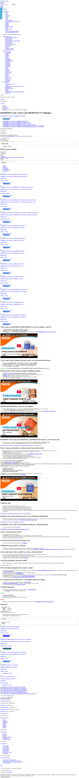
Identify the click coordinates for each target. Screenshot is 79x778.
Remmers (5, 720)
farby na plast (17, 34)
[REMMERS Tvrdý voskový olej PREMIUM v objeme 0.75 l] (13, 688)
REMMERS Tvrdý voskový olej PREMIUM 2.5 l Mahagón (12, 157)
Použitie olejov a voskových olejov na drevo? (12, 760)
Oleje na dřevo (6, 749)
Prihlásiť (2, 3)
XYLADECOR (8, 71)
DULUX (7, 74)
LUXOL (7, 70)
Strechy (6, 16)
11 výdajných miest (4, 707)
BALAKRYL (8, 59)
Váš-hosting (9, 772)
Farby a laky (5, 11)
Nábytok (7, 25)
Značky (4, 50)
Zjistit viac (2, 99)
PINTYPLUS (8, 79)
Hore (1, 765)
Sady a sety (7, 46)
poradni (8, 590)
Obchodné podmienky (7, 737)
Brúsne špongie (8, 45)
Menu (1, 6)
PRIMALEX (8, 61)
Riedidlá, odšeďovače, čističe (11, 37)
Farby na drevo (6, 107)
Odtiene (4, 166)
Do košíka (4, 162)
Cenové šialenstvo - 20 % (10, 84)
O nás (6, 82)
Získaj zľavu (5, 170)
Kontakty (5, 735)
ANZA (6, 68)
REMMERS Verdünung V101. (35, 453)
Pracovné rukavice (9, 41)
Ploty (6, 13)
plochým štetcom (8, 462)
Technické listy (6, 738)
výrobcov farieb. (27, 582)
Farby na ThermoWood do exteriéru (12, 21)
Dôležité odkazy (3, 731)
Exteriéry (7, 12)
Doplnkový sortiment (9, 48)
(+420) (9, 136)
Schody (6, 27)
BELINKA (7, 65)
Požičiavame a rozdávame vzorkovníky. (28, 519)
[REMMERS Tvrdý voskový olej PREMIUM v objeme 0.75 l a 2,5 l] (14, 529)
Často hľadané (3, 743)
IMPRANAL (5, 722)
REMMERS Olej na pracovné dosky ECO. (47, 331)
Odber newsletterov (7, 739)
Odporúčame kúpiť (6, 169)
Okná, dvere (7, 15)
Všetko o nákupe (3, 9)
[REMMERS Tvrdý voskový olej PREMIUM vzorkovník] (12, 521)
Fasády (6, 14)
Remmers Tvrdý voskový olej (9, 373)
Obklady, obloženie (9, 26)
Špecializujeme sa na (4, 717)
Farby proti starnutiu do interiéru (11, 32)
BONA (6, 67)
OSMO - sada (8, 72)
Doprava (7, 85)
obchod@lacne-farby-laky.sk (6, 701)
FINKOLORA (8, 77)
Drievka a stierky (8, 38)
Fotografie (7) (5, 167)
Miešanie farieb (8, 87)
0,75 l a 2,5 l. (17, 527)
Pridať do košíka (5, 143)
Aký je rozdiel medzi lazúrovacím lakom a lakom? (13, 761)
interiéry (7, 23)
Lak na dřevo (5, 746)
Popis (4, 165)
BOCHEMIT (8, 66)
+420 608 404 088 (4, 697)
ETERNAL (7, 69)
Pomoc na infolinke (4, 709)
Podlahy (7, 24)
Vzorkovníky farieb (9, 49)
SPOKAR (7, 55)
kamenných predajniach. (8, 571)
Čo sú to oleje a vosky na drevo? (9, 759)
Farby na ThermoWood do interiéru (12, 31)
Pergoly (6, 18)
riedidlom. (23, 474)
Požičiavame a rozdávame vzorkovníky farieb (14, 86)
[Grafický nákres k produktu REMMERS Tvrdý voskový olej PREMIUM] (15, 513)
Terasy (6, 17)
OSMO (6, 54)
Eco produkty (5, 753)
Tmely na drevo (8, 43)
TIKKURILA (8, 64)
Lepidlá (6, 47)
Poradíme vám (3, 705)
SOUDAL (7, 63)
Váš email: (3, 619)
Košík (1, 2)
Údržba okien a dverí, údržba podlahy (12, 40)
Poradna (4, 733)
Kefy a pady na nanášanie (10, 44)
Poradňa (7, 89)
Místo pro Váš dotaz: (5, 622)
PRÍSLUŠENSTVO (7, 36)
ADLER (7, 56)
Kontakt (7, 90)
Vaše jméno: (3, 618)
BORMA (7, 75)
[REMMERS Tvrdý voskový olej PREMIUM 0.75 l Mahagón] (13, 115)
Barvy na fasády (6, 747)
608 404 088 (14, 91)
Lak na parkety (6, 745)
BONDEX (7, 58)
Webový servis (9, 770)
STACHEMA (8, 51)
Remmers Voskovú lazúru (50, 411)
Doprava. (26, 557)
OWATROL (7, 80)
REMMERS (7, 53)
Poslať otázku (5, 168)
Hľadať (1, 5)
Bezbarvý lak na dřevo (7, 752)
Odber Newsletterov (9, 88)
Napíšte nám (7, 92)
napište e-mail (20, 136)
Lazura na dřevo (6, 750)
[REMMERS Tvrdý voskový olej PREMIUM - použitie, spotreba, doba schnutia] (13, 691)
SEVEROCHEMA (9, 60)
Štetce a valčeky (8, 39)
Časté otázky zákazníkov (5, 757)
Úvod (4, 105)
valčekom (15, 462)
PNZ (6, 76)
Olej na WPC (8, 22)
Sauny (6, 30)
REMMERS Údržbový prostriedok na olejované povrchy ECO (47, 549)
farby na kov (11, 34)
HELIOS (7, 78)
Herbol (6, 57)
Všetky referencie (3, 713)
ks (13, 142)
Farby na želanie (8, 20)
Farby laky (5, 106)
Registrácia (2, 711)
